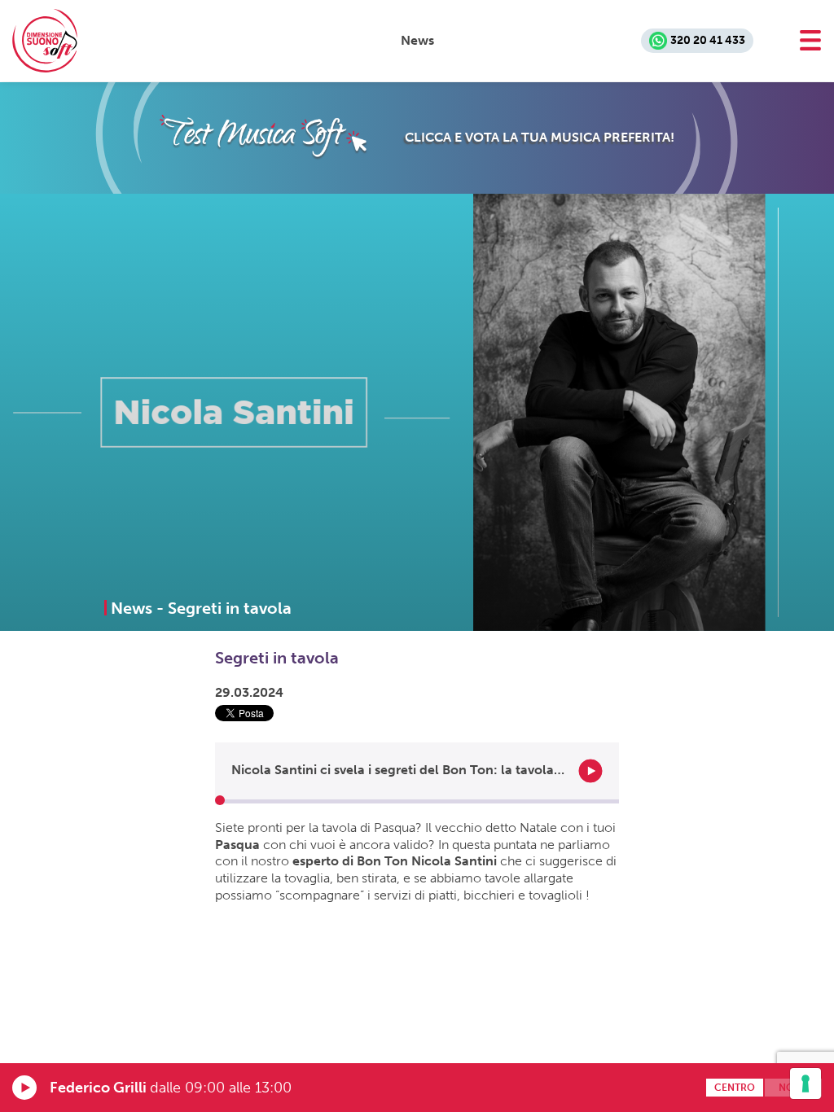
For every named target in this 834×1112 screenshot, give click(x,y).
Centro (734, 1087)
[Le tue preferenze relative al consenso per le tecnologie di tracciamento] (805, 1083)
